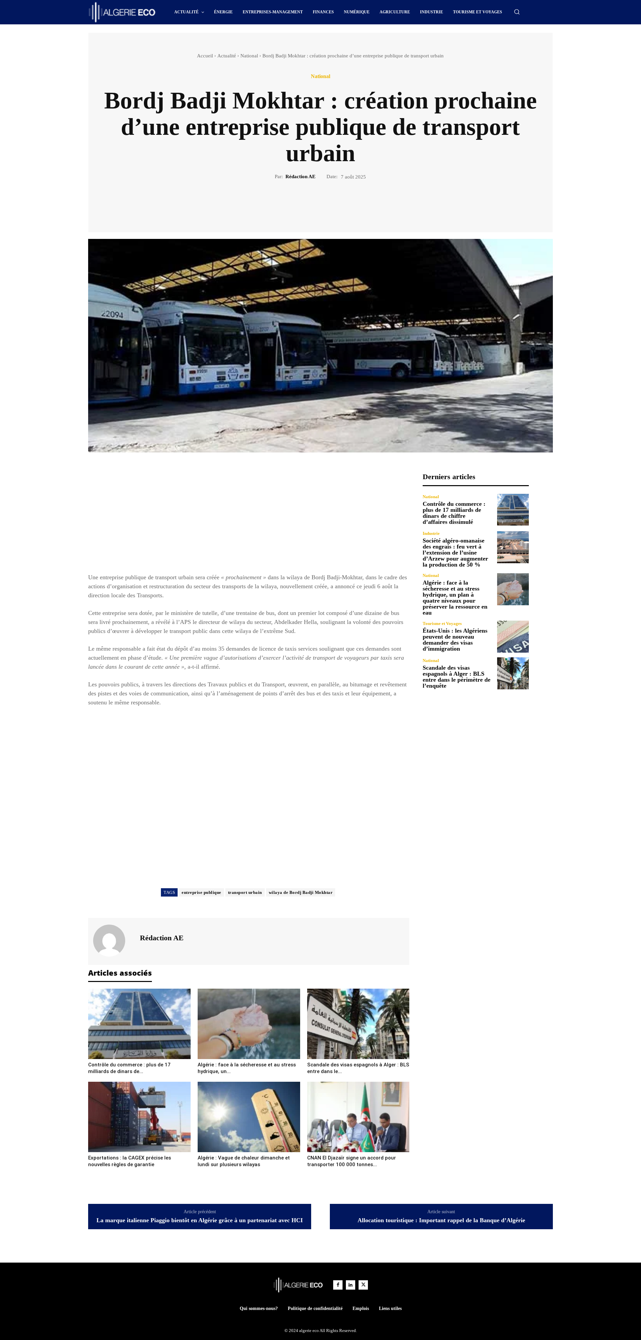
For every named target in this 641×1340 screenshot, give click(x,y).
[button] (517, 12)
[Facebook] (297, 203)
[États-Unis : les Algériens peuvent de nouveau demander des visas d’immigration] (513, 636)
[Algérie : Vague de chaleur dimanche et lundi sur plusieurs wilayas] (249, 1117)
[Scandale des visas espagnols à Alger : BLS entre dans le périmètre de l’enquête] (358, 1024)
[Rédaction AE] (113, 941)
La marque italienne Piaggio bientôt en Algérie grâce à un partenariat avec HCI (199, 1220)
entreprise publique (201, 892)
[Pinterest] (328, 203)
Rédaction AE (300, 176)
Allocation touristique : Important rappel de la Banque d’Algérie (441, 1220)
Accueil (205, 55)
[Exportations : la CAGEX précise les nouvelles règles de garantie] (139, 1117)
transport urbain (245, 892)
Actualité (226, 55)
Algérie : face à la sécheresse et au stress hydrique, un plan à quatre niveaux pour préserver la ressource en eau (455, 597)
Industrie (431, 533)
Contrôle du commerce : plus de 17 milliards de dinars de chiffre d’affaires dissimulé (454, 512)
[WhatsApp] (343, 203)
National (249, 55)
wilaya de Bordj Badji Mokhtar (301, 892)
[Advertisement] (248, 519)
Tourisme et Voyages (442, 623)
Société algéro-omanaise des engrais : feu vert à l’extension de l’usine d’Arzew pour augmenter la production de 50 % (455, 552)
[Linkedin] (350, 1285)
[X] (312, 203)
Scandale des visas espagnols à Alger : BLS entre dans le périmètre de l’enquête (456, 676)
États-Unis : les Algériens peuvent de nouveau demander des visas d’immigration (455, 639)
